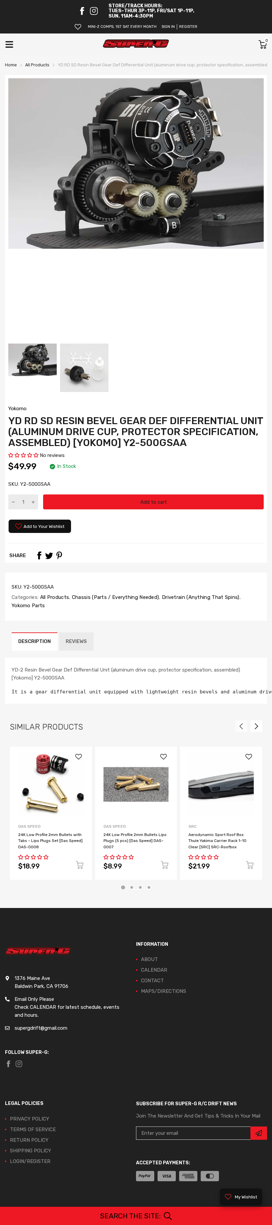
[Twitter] (49, 555)
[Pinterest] (59, 555)
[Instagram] (94, 11)
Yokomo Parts (28, 606)
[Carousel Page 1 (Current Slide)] (123, 887)
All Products (53, 597)
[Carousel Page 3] (140, 887)
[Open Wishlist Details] (78, 27)
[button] (23, 455)
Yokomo (17, 409)
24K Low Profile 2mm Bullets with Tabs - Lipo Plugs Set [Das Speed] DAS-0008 (50, 840)
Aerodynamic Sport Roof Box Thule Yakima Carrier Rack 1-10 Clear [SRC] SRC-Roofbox (217, 840)
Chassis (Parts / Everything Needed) (115, 597)
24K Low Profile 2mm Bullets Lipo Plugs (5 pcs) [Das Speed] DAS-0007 (135, 840)
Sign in (168, 27)
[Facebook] (82, 11)
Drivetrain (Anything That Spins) (200, 597)
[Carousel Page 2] (132, 887)
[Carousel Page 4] (149, 887)
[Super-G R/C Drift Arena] (136, 44)
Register (188, 27)
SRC (192, 826)
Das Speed (29, 826)
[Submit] (258, 1133)
